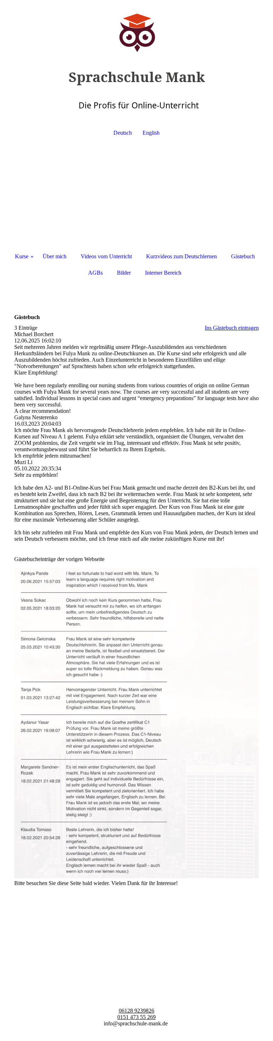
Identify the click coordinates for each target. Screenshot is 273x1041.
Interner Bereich (163, 273)
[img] (136, 26)
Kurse (21, 256)
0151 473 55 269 (136, 1017)
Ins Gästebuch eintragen (232, 328)
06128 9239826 (136, 1011)
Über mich (54, 256)
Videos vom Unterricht (106, 256)
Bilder (124, 273)
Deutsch (122, 133)
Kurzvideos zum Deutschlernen (181, 256)
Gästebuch (243, 256)
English (151, 133)
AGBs (95, 273)
